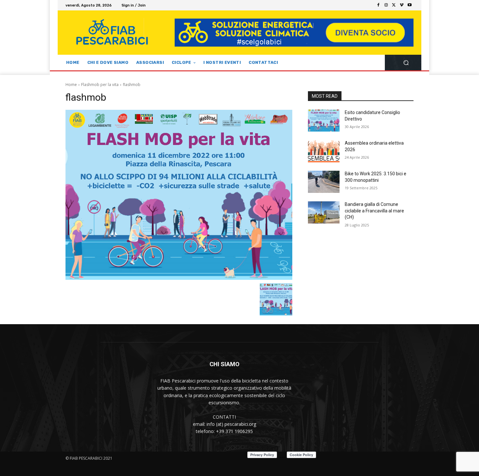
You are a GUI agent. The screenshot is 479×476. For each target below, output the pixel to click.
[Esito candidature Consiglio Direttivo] (324, 120)
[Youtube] (410, 5)
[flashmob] (178, 195)
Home (71, 84)
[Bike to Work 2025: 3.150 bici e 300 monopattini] (324, 182)
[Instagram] (386, 5)
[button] (406, 62)
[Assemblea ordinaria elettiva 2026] (324, 151)
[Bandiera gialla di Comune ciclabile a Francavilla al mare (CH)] (324, 212)
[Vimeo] (402, 5)
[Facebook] (378, 5)
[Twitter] (394, 5)
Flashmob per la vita (100, 84)
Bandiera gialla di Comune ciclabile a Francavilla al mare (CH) (374, 211)
